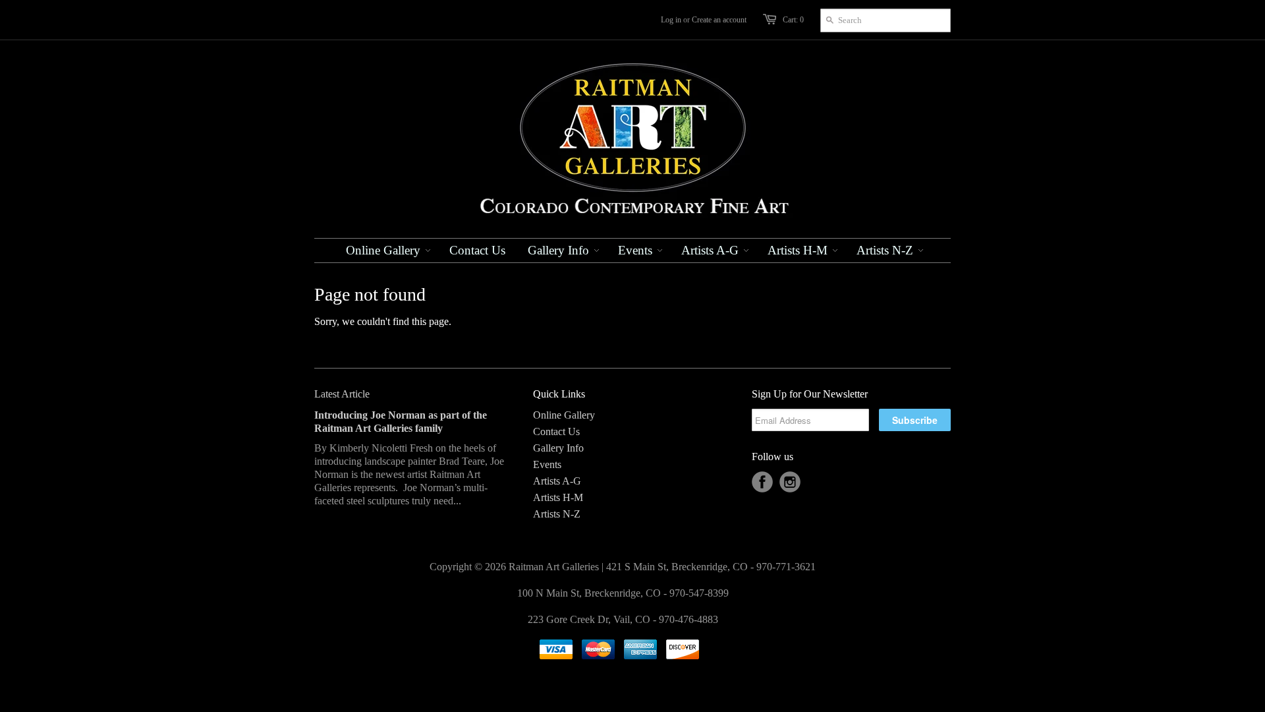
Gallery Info (558, 448)
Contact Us (556, 431)
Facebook (762, 481)
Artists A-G (557, 481)
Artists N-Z (556, 513)
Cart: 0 (793, 19)
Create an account (719, 19)
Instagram (790, 481)
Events (547, 464)
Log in (671, 19)
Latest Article (342, 394)
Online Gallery (564, 415)
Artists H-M (558, 497)
